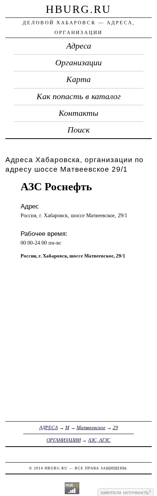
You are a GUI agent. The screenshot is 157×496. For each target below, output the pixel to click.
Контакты (78, 113)
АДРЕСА (48, 427)
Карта (78, 79)
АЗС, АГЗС (99, 440)
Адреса (78, 46)
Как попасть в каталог (79, 96)
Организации (78, 62)
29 (115, 427)
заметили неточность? (125, 492)
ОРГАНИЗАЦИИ (63, 440)
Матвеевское (91, 427)
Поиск (78, 129)
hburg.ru (78, 9)
